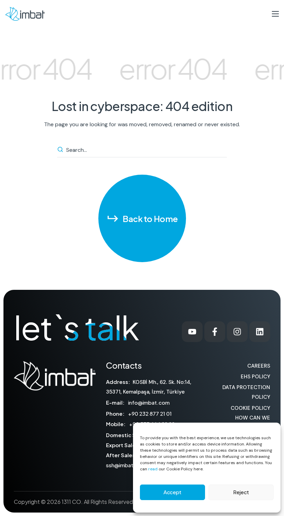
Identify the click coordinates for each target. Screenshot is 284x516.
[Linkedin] (259, 331)
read (153, 469)
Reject (241, 492)
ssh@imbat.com (126, 465)
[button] (142, 218)
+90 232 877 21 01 (150, 413)
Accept (172, 492)
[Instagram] (237, 331)
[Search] (61, 150)
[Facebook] (214, 331)
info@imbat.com (149, 402)
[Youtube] (192, 331)
